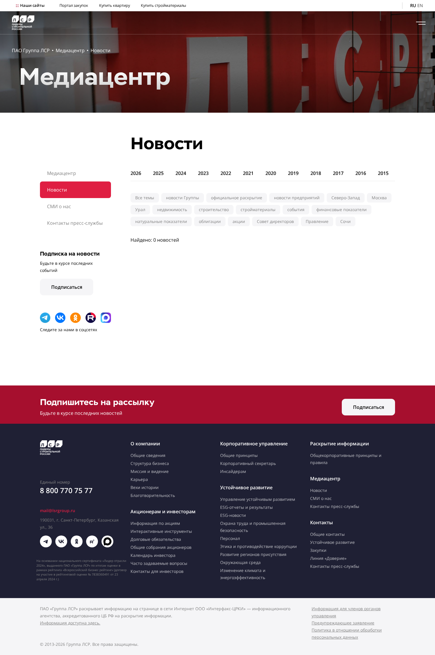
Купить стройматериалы (163, 5)
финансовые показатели (341, 209)
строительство (214, 209)
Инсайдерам (233, 471)
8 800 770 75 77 (66, 490)
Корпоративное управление (254, 443)
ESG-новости (233, 515)
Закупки (318, 550)
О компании (145, 443)
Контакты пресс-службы (75, 223)
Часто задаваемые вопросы (158, 563)
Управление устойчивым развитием (257, 499)
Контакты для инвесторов (156, 571)
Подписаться (66, 287)
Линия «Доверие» (328, 558)
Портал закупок (73, 5)
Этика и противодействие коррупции (258, 546)
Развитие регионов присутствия (253, 554)
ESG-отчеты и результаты (246, 507)
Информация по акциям (155, 523)
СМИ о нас (59, 206)
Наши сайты (32, 5)
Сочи (345, 221)
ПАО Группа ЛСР (31, 50)
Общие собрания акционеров (160, 547)
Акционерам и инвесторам (163, 511)
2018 (315, 173)
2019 (293, 173)
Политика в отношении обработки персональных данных (347, 633)
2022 (225, 173)
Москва (379, 197)
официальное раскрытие (236, 197)
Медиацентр (70, 50)
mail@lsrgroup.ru (57, 510)
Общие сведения (147, 455)
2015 (383, 173)
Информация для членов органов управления (346, 612)
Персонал (230, 538)
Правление (317, 221)
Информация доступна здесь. (70, 623)
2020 (270, 173)
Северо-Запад (345, 197)
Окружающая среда (240, 562)
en (420, 5)
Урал (140, 209)
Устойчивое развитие (246, 487)
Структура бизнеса (149, 463)
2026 (135, 173)
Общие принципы (239, 455)
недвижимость (172, 209)
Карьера (139, 479)
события (295, 209)
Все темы (144, 197)
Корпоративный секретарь (248, 463)
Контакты (321, 522)
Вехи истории (144, 487)
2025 (158, 173)
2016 (360, 173)
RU (413, 5)
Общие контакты (327, 534)
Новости (100, 50)
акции (239, 221)
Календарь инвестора (152, 555)
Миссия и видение (149, 471)
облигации (210, 221)
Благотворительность (152, 495)
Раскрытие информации (339, 443)
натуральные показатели (161, 221)
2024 (180, 173)
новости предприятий (297, 197)
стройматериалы (258, 209)
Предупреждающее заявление (343, 623)
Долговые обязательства (155, 539)
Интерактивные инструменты (161, 531)
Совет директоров (275, 221)
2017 (338, 173)
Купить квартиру (114, 5)
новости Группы (182, 197)
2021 (248, 173)
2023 (203, 173)
